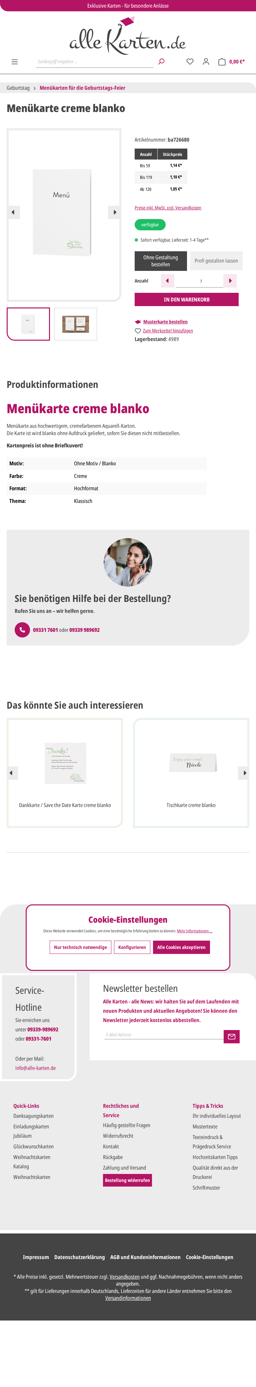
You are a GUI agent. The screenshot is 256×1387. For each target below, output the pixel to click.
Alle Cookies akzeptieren (181, 947)
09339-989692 (42, 1029)
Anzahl (141, 281)
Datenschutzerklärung (79, 1257)
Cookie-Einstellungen (209, 1257)
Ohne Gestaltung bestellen (160, 261)
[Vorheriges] (13, 212)
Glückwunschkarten (33, 1146)
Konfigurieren (132, 947)
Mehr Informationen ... (194, 931)
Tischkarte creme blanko (191, 805)
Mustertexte (205, 1126)
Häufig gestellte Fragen (126, 1125)
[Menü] (15, 61)
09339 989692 (84, 630)
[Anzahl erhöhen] (230, 281)
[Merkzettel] (190, 61)
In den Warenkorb (187, 299)
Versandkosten (125, 1276)
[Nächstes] (114, 212)
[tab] (52, 384)
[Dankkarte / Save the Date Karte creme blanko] (65, 763)
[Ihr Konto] (206, 61)
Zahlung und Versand (124, 1167)
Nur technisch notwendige (80, 947)
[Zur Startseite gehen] (128, 35)
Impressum (36, 1257)
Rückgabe (113, 1157)
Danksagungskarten (33, 1115)
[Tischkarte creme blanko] (191, 763)
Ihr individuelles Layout (217, 1115)
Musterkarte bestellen (165, 321)
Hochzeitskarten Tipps (215, 1157)
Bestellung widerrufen (127, 1180)
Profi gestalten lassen (216, 260)
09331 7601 (45, 630)
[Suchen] (161, 61)
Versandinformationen (128, 1298)
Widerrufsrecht (118, 1135)
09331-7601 (38, 1038)
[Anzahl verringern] (167, 281)
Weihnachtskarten (31, 1177)
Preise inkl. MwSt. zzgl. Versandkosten (168, 207)
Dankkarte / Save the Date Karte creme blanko (65, 805)
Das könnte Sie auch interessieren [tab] (75, 705)
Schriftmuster (206, 1187)
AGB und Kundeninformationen (145, 1257)
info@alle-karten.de (35, 1068)
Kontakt (111, 1146)
